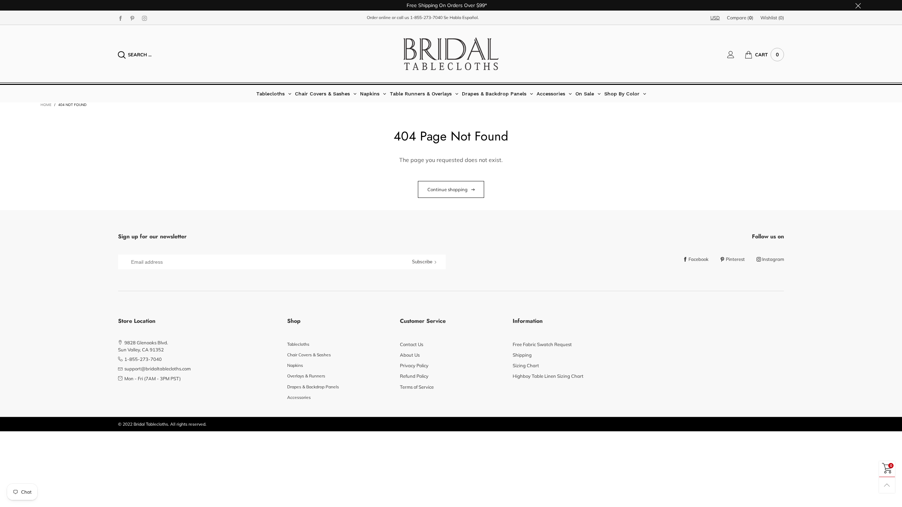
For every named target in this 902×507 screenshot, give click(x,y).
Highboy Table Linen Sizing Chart (548, 376)
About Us (410, 355)
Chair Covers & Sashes (309, 354)
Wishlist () (772, 17)
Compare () (740, 17)
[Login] (736, 54)
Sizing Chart (526, 365)
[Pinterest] (132, 18)
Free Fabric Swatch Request (542, 344)
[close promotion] (858, 5)
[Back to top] (887, 485)
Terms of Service (417, 387)
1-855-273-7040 (426, 17)
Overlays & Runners (306, 375)
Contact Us (411, 344)
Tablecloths (298, 344)
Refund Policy (414, 376)
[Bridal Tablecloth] (451, 54)
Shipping (522, 355)
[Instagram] (144, 18)
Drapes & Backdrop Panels (313, 386)
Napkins (295, 365)
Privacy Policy (414, 365)
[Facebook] (120, 18)
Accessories (299, 397)
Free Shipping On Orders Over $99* (447, 5)
